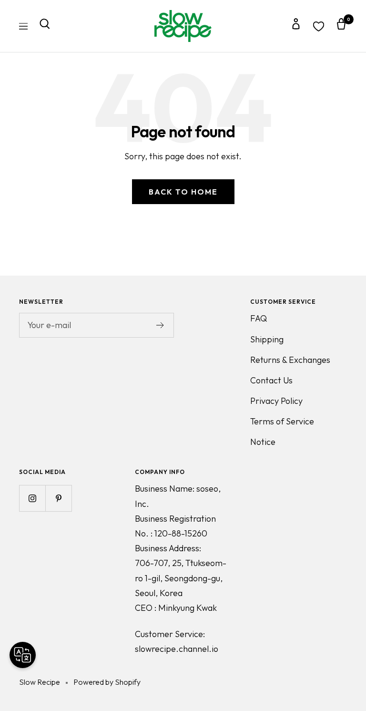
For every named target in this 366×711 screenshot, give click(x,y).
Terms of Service (282, 421)
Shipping (267, 339)
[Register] (160, 325)
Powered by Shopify (107, 682)
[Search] (45, 26)
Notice (262, 441)
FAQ (258, 318)
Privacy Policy (276, 400)
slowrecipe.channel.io (176, 648)
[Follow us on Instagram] (32, 498)
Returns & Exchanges (290, 359)
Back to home (183, 191)
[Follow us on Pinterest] (58, 498)
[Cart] (341, 26)
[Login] (296, 26)
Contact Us (271, 380)
